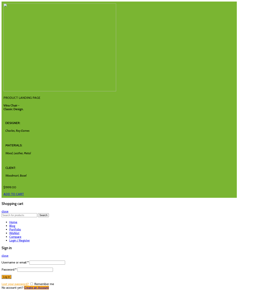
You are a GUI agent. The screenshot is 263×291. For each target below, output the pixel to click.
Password (9, 269)
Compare (15, 237)
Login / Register (19, 240)
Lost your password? (15, 284)
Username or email (15, 262)
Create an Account (36, 287)
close (5, 211)
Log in (6, 276)
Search (43, 215)
